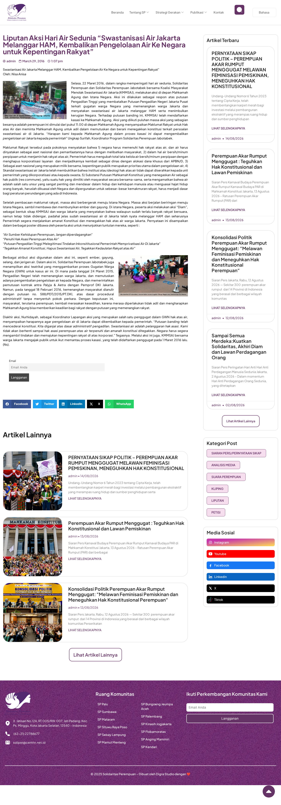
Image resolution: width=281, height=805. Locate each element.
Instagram (221, 542)
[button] (17, 404)
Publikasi (196, 12)
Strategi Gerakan (168, 12)
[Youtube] (210, 554)
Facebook (221, 565)
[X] (210, 588)
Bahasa (264, 12)
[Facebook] (210, 565)
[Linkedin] (210, 576)
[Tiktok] (210, 599)
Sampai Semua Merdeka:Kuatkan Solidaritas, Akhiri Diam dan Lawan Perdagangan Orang (239, 346)
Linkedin (220, 577)
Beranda (117, 12)
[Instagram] (210, 542)
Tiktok (218, 600)
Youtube (220, 554)
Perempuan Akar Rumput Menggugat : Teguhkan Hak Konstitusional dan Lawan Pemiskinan (126, 525)
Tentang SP (137, 12)
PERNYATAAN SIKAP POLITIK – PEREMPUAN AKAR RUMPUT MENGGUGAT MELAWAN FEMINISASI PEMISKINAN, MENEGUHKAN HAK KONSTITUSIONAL (126, 462)
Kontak (219, 12)
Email (12, 360)
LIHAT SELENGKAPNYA (85, 498)
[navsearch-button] (239, 12)
